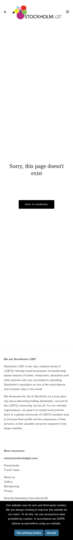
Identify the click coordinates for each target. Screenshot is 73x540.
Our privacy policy (29, 532)
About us (9, 477)
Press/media (11, 465)
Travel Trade (11, 469)
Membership (11, 486)
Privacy (8, 490)
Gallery (8, 481)
